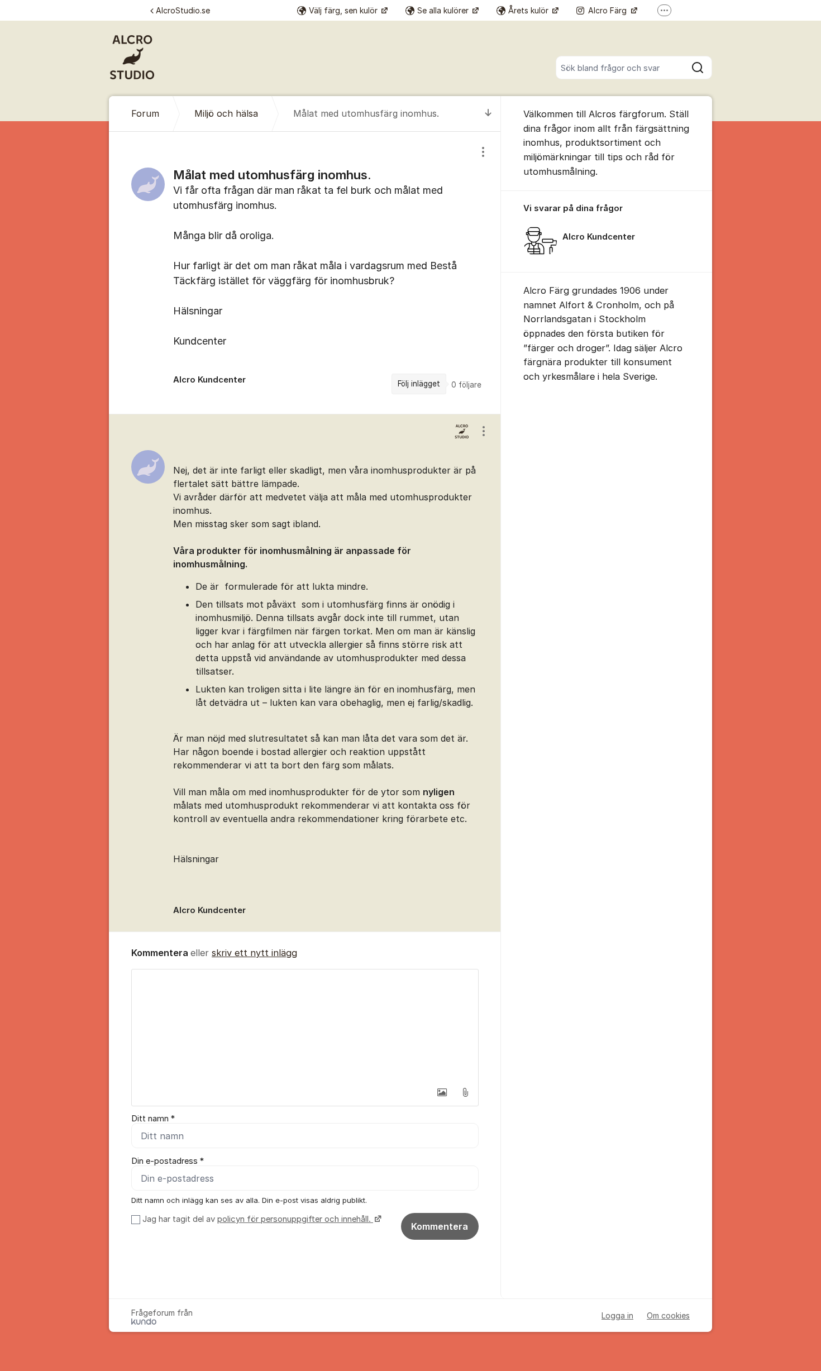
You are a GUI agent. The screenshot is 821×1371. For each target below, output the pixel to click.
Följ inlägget (419, 383)
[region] (305, 272)
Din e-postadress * (167, 1161)
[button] (441, 1092)
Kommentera (439, 1226)
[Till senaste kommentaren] (488, 113)
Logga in (617, 1315)
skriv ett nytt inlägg (254, 952)
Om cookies (668, 1315)
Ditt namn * (153, 1119)
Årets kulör (529, 10)
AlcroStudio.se (183, 10)
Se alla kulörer (444, 10)
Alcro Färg (608, 10)
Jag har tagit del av (256, 1219)
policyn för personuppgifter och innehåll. (295, 1219)
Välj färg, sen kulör (344, 10)
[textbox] (305, 1025)
